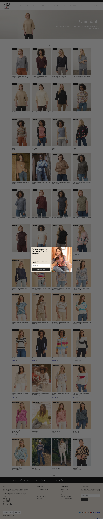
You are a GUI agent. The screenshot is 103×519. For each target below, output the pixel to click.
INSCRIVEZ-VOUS (41, 269)
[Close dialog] (71, 248)
